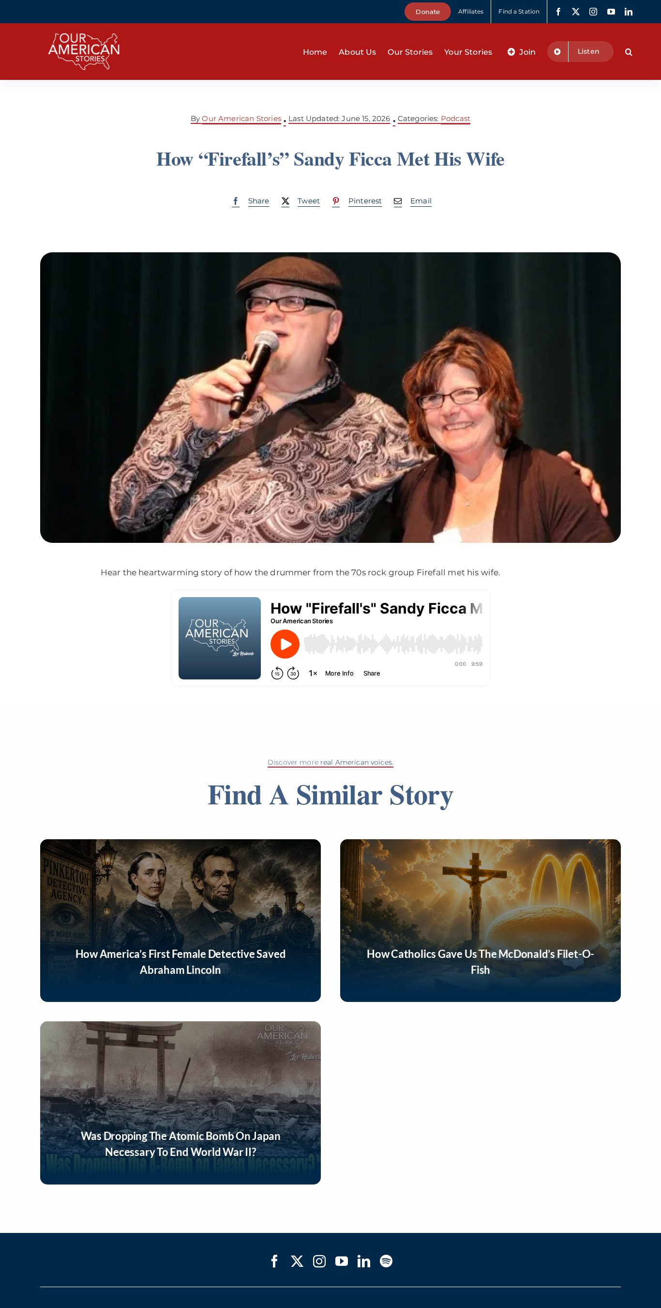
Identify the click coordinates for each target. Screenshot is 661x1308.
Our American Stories (241, 118)
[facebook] (558, 11)
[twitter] (576, 11)
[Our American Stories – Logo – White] (83, 27)
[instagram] (593, 11)
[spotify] (386, 1261)
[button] (628, 52)
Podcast (455, 118)
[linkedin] (628, 11)
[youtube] (611, 11)
